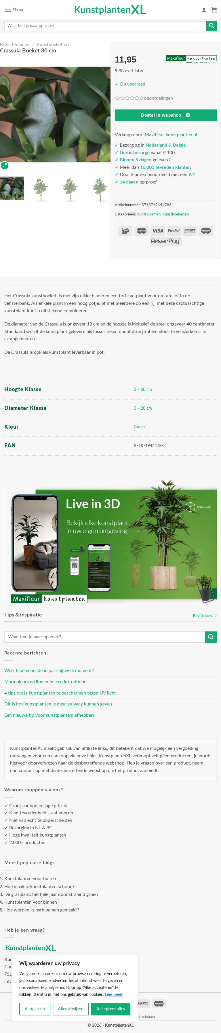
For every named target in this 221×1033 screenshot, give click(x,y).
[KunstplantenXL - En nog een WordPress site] (111, 10)
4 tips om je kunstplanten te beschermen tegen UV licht (60, 693)
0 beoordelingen (156, 98)
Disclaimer (146, 1017)
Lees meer (114, 995)
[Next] (102, 114)
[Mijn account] (204, 9)
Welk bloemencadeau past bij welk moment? (49, 670)
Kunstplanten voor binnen (30, 902)
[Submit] (211, 26)
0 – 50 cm (143, 389)
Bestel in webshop (161, 115)
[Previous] (8, 114)
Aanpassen (35, 1009)
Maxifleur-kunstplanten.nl (171, 135)
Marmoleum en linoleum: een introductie (45, 682)
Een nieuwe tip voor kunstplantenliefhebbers (49, 715)
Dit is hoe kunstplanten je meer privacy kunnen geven (58, 704)
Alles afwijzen (70, 1009)
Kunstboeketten (53, 44)
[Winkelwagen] (214, 9)
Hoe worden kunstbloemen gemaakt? (41, 910)
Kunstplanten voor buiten (30, 878)
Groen (139, 427)
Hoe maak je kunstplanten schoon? (39, 886)
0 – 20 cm (143, 408)
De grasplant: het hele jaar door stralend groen (51, 894)
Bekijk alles (202, 616)
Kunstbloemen (14, 44)
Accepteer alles (110, 1009)
